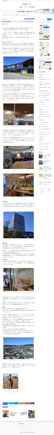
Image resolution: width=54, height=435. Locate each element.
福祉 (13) (40, 141)
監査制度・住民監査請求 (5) (43, 90)
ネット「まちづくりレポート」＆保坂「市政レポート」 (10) (45, 144)
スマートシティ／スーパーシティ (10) (44, 107)
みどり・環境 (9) (42, 104)
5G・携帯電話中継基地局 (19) (44, 95)
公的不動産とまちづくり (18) (44, 114)
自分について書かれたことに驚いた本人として (47, 182)
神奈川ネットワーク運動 (45, 188)
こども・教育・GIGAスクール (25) (45, 132)
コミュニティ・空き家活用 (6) (44, 99)
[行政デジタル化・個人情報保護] (6, 414)
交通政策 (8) (41, 109)
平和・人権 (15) (41, 124)
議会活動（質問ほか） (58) (43, 149)
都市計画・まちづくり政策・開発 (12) (44, 117)
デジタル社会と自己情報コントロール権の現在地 (13, 414)
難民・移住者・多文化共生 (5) (44, 126)
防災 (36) (40, 81)
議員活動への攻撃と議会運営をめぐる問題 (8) (45, 84)
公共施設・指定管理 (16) (43, 122)
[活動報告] (31, 414)
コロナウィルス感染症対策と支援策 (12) (45, 129)
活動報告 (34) (41, 136)
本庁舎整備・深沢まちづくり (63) (44, 79)
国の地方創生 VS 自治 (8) (43, 134)
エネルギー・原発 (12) (43, 97)
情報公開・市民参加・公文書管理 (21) (44, 88)
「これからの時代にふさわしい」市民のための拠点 (47, 155)
